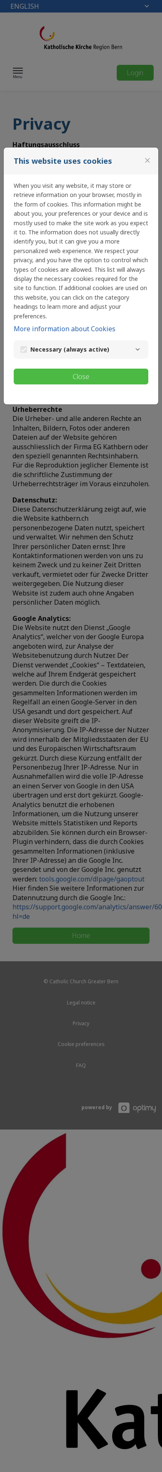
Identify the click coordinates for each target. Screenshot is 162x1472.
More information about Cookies (64, 328)
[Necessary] (137, 349)
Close (81, 376)
